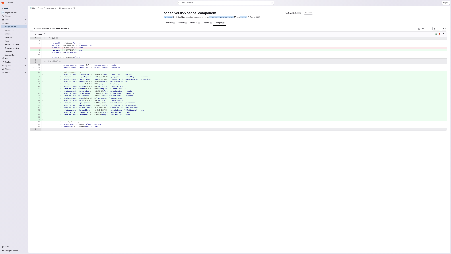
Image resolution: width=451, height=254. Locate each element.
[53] (38, 112)
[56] (38, 119)
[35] (32, 70)
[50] (38, 105)
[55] (38, 117)
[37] (38, 74)
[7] (32, 45)
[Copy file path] (44, 34)
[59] (38, 126)
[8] (32, 48)
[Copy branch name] (235, 17)
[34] (32, 67)
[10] (32, 55)
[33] (32, 65)
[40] (38, 81)
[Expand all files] (434, 28)
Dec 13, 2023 (255, 17)
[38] (38, 77)
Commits (182, 23)
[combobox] (444, 28)
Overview (170, 23)
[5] (32, 41)
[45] (38, 93)
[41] (38, 84)
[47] (38, 98)
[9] (32, 52)
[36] (38, 72)
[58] (38, 124)
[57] (38, 122)
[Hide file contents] (33, 34)
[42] (38, 86)
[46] (38, 96)
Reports (207, 23)
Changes (219, 23)
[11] (32, 57)
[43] (38, 89)
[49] (38, 103)
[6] (32, 43)
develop (243, 17)
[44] (38, 91)
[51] (38, 108)
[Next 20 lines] (35, 60)
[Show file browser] (31, 28)
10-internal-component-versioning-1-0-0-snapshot (222, 17)
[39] (38, 79)
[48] (38, 100)
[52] (38, 110)
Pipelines (195, 23)
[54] (38, 115)
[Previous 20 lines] (35, 38)
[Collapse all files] (438, 28)
